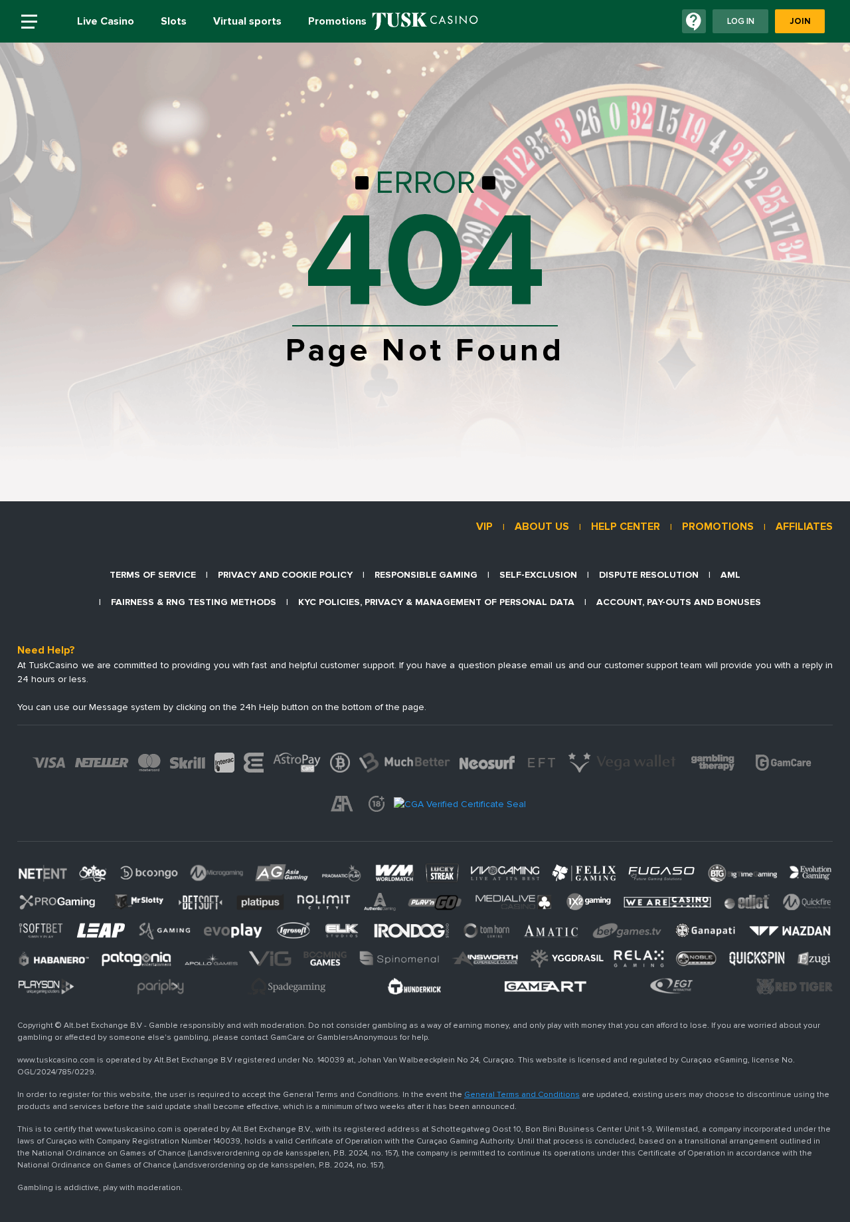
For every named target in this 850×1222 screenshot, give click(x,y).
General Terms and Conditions (522, 1095)
